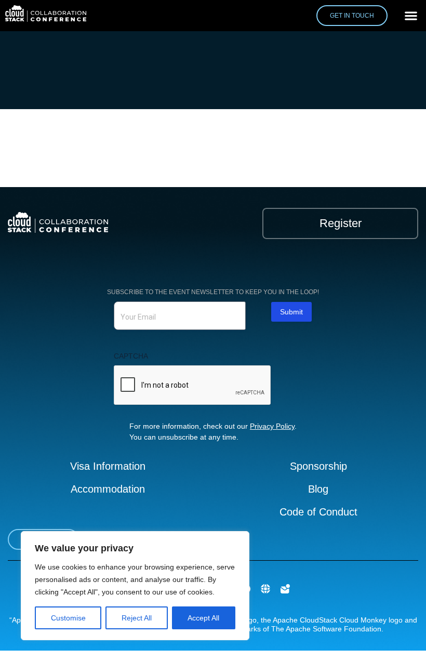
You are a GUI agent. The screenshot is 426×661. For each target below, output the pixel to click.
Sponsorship (318, 466)
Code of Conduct (318, 512)
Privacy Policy (272, 426)
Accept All (203, 618)
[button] (411, 16)
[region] (135, 585)
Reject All (137, 618)
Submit (291, 312)
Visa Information (107, 466)
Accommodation (108, 489)
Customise (68, 618)
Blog (318, 489)
